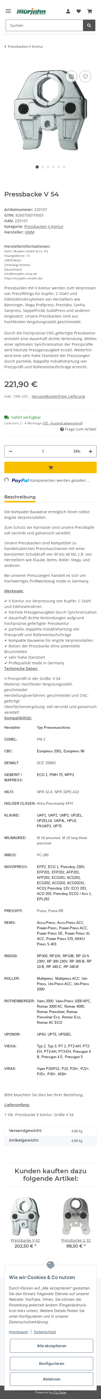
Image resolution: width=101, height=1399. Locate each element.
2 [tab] (42, 167)
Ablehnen (52, 1379)
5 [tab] (58, 167)
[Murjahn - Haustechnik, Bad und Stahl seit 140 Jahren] (31, 11)
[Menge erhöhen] (90, 451)
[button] (68, 11)
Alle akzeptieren (52, 1345)
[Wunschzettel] (78, 11)
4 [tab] (53, 167)
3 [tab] (48, 167)
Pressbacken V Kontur (44, 226)
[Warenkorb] (89, 11)
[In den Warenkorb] (8, 61)
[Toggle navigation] (8, 8)
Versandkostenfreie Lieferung (58, 396)
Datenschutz (45, 1331)
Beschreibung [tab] (20, 497)
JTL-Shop (59, 1392)
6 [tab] (64, 167)
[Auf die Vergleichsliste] (71, 76)
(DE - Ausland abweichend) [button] (63, 423)
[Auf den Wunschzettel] (85, 76)
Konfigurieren (51, 1363)
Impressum (18, 1331)
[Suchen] (89, 25)
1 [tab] (37, 167)
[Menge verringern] (10, 451)
